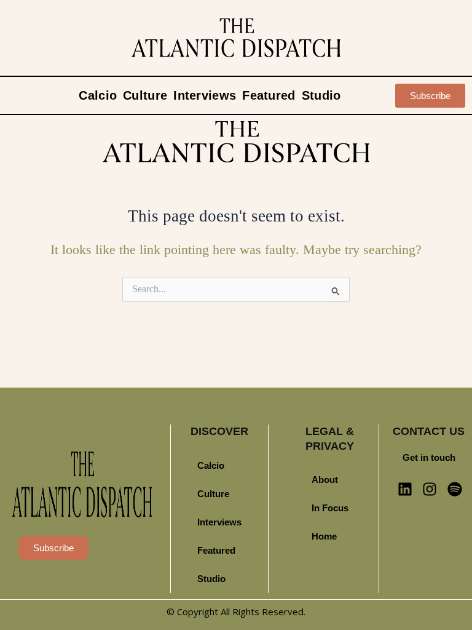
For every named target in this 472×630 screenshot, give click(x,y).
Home (324, 536)
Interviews (204, 95)
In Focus (330, 508)
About (325, 480)
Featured (268, 95)
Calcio (98, 95)
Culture (145, 95)
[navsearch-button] (383, 95)
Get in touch (429, 457)
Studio (321, 95)
